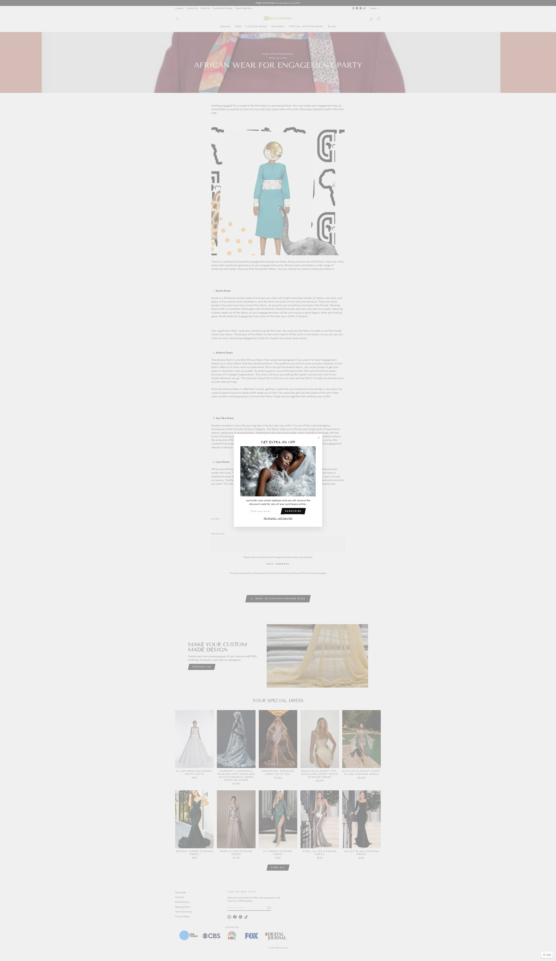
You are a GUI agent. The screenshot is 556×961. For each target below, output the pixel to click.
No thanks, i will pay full (278, 518)
